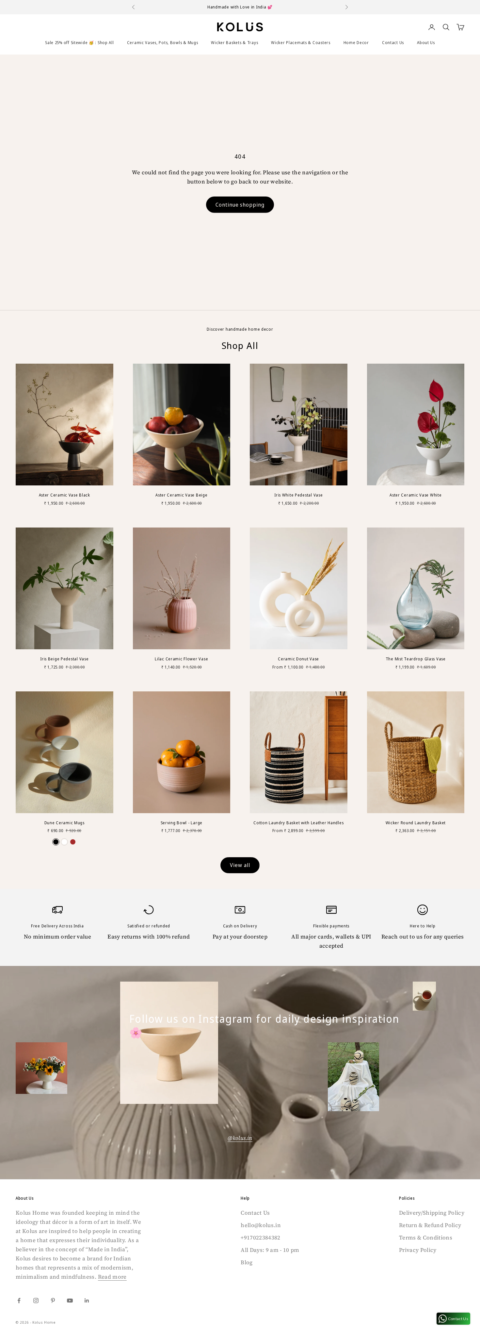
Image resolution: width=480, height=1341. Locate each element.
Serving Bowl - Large (181, 823)
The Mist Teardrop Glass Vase (416, 659)
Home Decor (356, 42)
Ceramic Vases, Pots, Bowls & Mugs (162, 42)
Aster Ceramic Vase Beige (181, 495)
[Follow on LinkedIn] (87, 1300)
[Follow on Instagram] (36, 1300)
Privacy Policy (418, 1250)
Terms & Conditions (425, 1237)
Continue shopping (240, 204)
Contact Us (393, 42)
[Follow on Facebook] (19, 1300)
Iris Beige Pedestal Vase (64, 659)
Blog (246, 1262)
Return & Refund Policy (430, 1225)
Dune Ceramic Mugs (64, 823)
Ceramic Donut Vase (298, 659)
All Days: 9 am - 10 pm (270, 1250)
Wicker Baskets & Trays (234, 42)
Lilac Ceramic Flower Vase (181, 659)
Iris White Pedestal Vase (298, 495)
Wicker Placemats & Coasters (300, 42)
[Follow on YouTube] (70, 1300)
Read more (112, 1277)
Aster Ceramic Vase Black (64, 495)
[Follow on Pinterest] (53, 1300)
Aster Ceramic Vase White (415, 495)
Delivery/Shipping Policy (431, 1213)
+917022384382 (260, 1237)
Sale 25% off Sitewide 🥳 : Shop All (79, 42)
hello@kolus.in (261, 1225)
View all (240, 865)
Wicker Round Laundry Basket (416, 823)
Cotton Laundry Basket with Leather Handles (298, 823)
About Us (426, 42)
